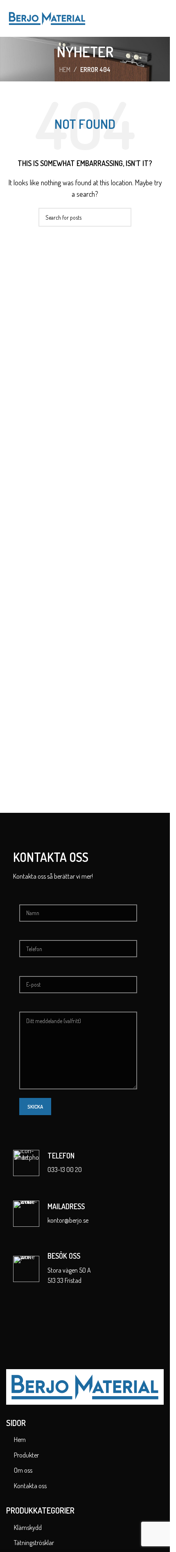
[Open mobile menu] (160, 18)
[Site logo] (47, 17)
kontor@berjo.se (67, 1220)
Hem (64, 69)
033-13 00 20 (64, 1169)
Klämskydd (28, 1527)
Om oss (23, 1470)
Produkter (26, 1455)
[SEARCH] (122, 217)
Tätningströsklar (34, 1543)
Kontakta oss (30, 1486)
